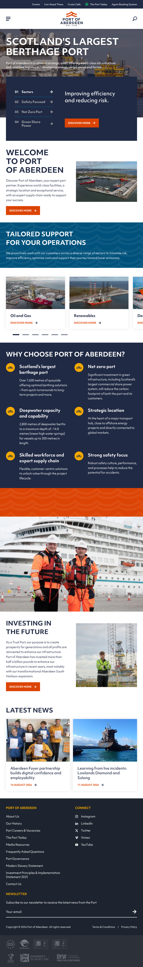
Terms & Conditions (103, 927)
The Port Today (98, 4)
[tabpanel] (96, 108)
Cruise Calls (74, 4)
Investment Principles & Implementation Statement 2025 (33, 875)
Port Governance (17, 859)
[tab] (34, 93)
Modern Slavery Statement (24, 866)
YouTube (87, 845)
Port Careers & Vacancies (23, 830)
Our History (14, 823)
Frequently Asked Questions (25, 852)
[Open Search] (135, 19)
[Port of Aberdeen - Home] (71, 19)
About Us (12, 816)
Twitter (86, 830)
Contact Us (13, 884)
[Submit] (134, 911)
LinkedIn (87, 823)
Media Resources (17, 845)
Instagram (88, 816)
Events (36, 4)
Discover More (79, 123)
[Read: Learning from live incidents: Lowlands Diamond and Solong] (105, 755)
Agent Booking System (124, 4)
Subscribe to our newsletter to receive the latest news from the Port (51, 902)
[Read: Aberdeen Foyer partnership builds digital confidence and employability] (38, 755)
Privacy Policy (129, 927)
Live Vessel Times (53, 4)
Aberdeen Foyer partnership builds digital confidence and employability (35, 773)
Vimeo (85, 837)
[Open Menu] (8, 19)
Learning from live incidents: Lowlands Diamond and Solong (102, 773)
